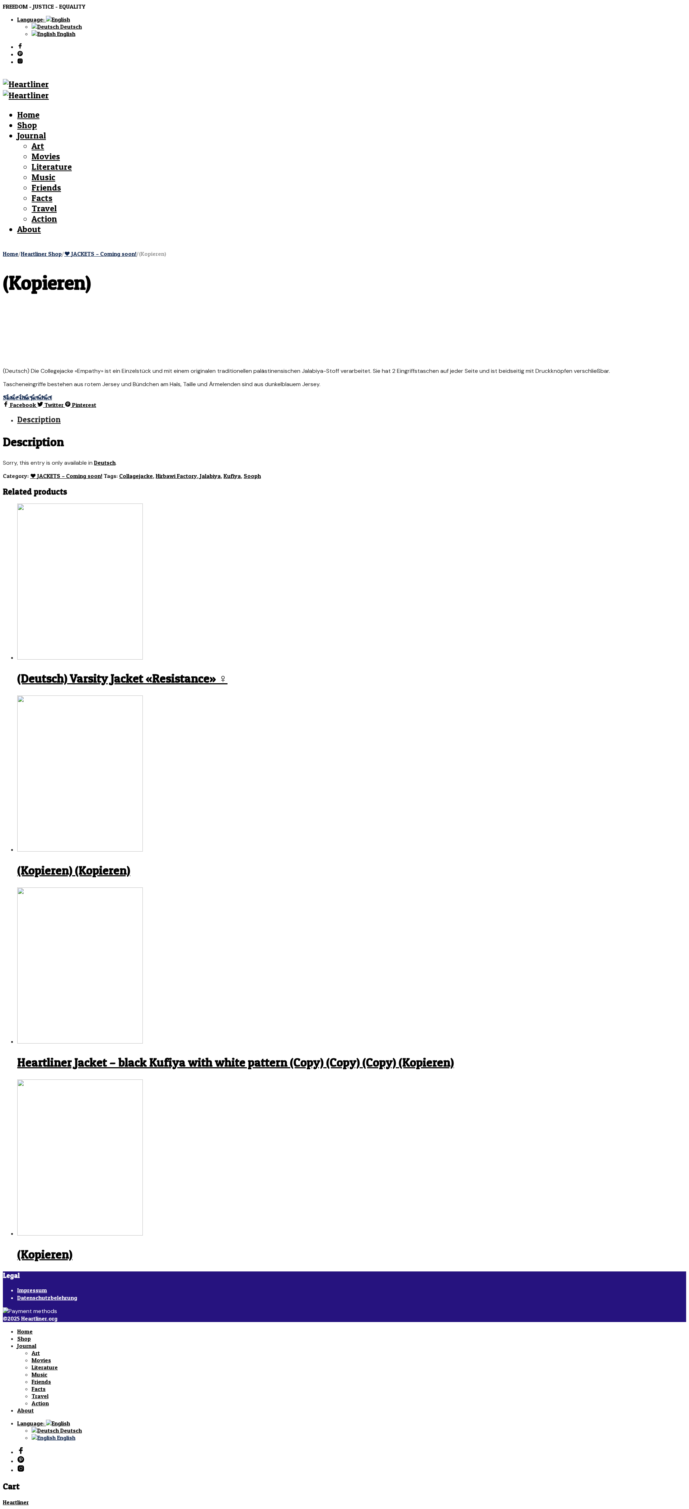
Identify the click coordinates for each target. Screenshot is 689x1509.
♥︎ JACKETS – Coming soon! (100, 253)
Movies (46, 156)
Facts (42, 198)
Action (44, 219)
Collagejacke (136, 475)
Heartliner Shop (41, 253)
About (29, 229)
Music (43, 177)
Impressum (32, 1290)
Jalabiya (210, 475)
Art (38, 146)
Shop (27, 125)
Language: (31, 19)
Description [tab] (39, 419)
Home (28, 114)
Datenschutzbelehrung (47, 1297)
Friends (46, 187)
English (65, 33)
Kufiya (232, 475)
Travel (44, 208)
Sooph (252, 475)
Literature (52, 166)
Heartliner (16, 1502)
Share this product (27, 397)
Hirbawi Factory (176, 475)
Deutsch (70, 26)
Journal (31, 135)
